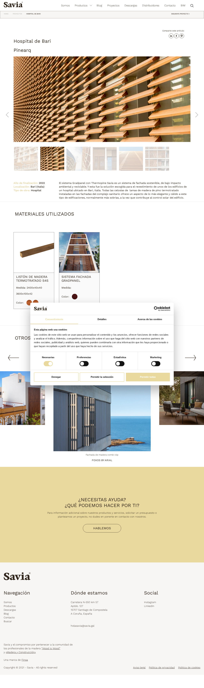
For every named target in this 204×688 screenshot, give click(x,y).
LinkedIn (149, 606)
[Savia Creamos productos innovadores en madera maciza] (13, 4)
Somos (65, 5)
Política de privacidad (162, 667)
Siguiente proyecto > (180, 14)
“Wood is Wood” (50, 648)
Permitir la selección (102, 377)
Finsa (25, 659)
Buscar (8, 621)
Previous (13, 357)
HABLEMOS (102, 528)
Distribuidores (150, 5)
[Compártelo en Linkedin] (171, 35)
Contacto (170, 5)
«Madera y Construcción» (21, 652)
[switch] (84, 363)
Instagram (150, 602)
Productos (81, 5)
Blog (99, 5)
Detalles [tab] (102, 319)
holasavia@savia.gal (82, 625)
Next (190, 357)
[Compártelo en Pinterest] (181, 35)
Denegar (56, 377)
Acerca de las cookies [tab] (150, 319)
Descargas (130, 5)
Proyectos (113, 5)
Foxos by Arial (102, 460)
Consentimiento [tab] (54, 319)
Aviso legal (139, 667)
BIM (183, 5)
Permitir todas (148, 377)
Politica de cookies (189, 667)
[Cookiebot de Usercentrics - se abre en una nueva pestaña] (156, 308)
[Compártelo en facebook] (176, 35)
